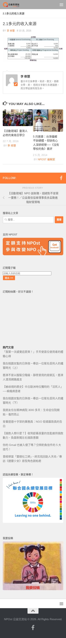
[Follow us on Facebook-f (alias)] (61, 178)
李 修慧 (11, 30)
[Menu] (61, 4)
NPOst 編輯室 (46, 159)
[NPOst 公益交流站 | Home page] (14, 4)
